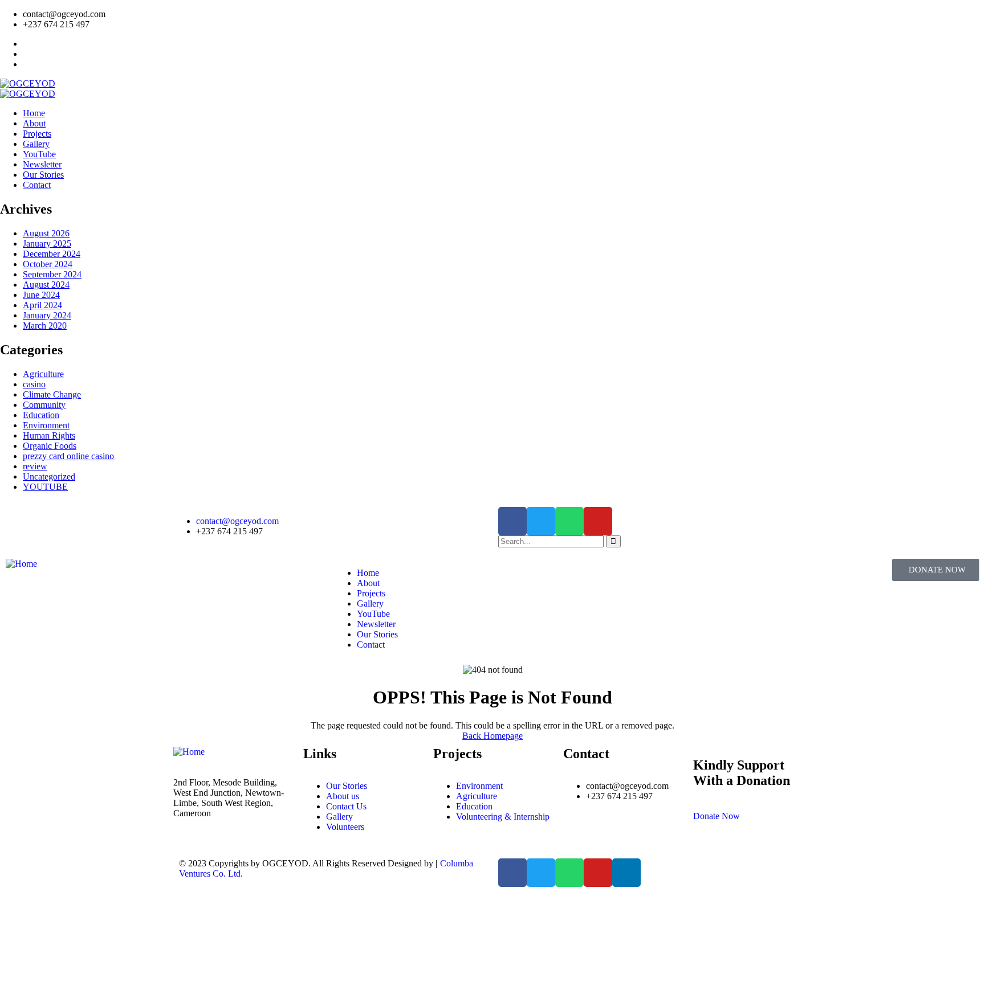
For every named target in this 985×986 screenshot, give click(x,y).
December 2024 (51, 254)
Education (41, 415)
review (35, 466)
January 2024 (47, 315)
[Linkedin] (626, 872)
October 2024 (47, 264)
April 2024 (42, 305)
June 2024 (41, 295)
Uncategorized (49, 476)
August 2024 (46, 284)
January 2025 (47, 243)
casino (34, 384)
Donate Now (716, 816)
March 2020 (45, 325)
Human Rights (49, 435)
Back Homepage (492, 735)
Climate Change (52, 394)
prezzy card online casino (68, 456)
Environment (46, 425)
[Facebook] (512, 521)
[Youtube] (598, 521)
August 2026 (46, 233)
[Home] (21, 563)
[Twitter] (541, 521)
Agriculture (43, 374)
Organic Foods (49, 446)
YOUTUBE (45, 487)
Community (44, 405)
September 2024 (52, 274)
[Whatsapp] (569, 521)
